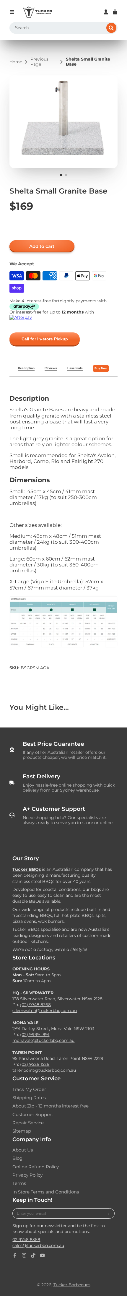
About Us (22, 1150)
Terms (19, 1183)
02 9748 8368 (26, 1239)
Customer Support (32, 1114)
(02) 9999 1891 (34, 1034)
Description (26, 368)
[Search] (111, 28)
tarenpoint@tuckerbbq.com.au (44, 1070)
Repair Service (28, 1123)
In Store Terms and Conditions (45, 1192)
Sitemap (21, 1131)
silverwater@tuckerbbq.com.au (44, 1010)
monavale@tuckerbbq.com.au (43, 1040)
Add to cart (41, 246)
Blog (17, 1158)
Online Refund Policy (35, 1167)
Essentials (75, 368)
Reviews (51, 368)
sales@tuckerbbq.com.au (38, 1245)
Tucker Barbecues (71, 1284)
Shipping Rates (29, 1097)
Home (15, 61)
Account (105, 11)
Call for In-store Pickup (45, 339)
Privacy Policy (27, 1175)
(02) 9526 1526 (34, 1064)
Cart (115, 11)
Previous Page (39, 62)
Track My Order (29, 1089)
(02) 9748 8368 (35, 1004)
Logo (37, 12)
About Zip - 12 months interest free (50, 1106)
